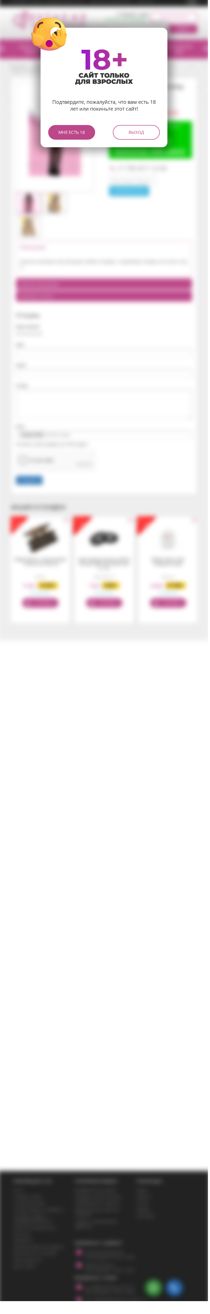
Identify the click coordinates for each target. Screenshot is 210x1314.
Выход (136, 132)
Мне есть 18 (71, 132)
